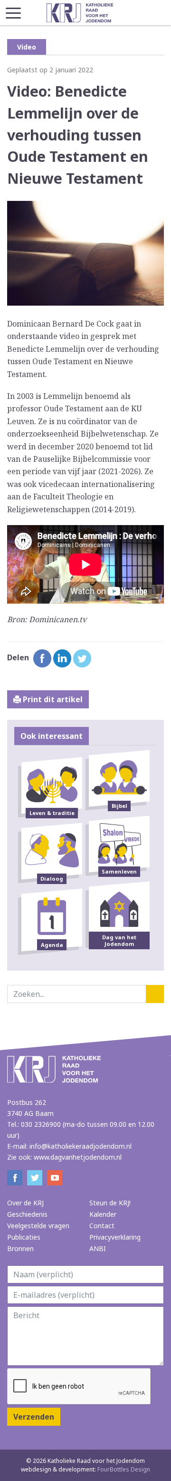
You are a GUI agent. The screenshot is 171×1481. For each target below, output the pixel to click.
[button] (13, 10)
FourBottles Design (85, 1469)
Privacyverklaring (115, 1237)
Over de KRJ (25, 1202)
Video (26, 46)
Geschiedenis (27, 1214)
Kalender (102, 1214)
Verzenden (33, 1416)
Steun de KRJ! (110, 1202)
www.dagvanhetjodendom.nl (78, 1157)
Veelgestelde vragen (38, 1225)
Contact (101, 1225)
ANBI (97, 1248)
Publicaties (23, 1237)
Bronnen (20, 1248)
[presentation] (79, 1386)
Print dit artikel (52, 699)
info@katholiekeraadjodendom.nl (80, 1146)
